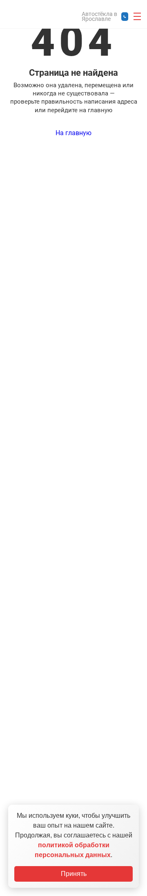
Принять (74, 873)
